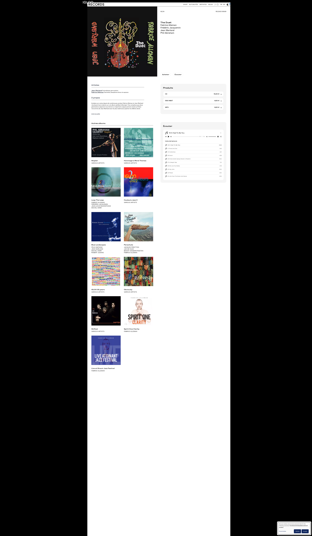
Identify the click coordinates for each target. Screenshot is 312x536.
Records (96, 4)
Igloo (88, 2)
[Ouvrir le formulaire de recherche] (215, 4)
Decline (297, 531)
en (224, 4)
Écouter (178, 74)
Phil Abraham (167, 33)
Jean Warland (167, 30)
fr (221, 4)
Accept (305, 531)
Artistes (203, 4)
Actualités (193, 4)
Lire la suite (95, 114)
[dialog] (294, 528)
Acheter (165, 74)
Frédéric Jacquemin (170, 28)
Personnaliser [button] (282, 531)
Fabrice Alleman (168, 25)
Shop (185, 4)
